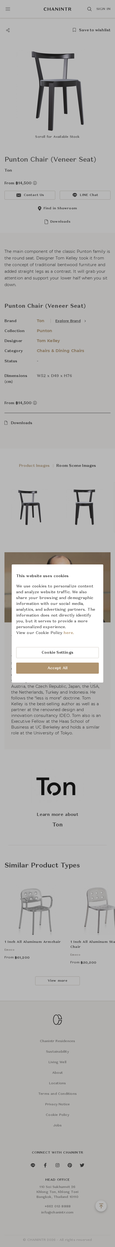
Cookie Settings (57, 653)
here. (69, 633)
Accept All (57, 668)
